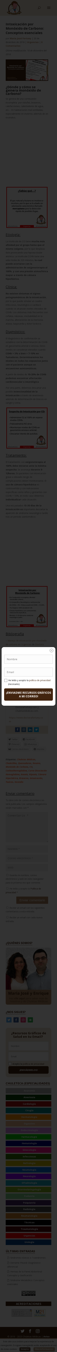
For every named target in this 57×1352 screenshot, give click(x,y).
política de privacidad (40, 680)
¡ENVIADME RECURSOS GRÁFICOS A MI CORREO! (28, 694)
